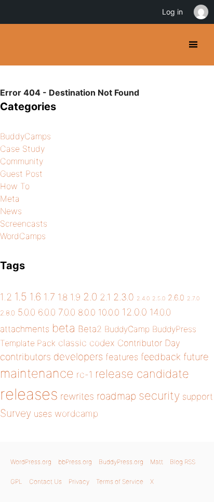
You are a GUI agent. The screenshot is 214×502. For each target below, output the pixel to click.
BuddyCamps (25, 136)
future (196, 356)
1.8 (63, 297)
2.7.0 (193, 298)
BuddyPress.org (17, 44)
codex (102, 342)
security (159, 395)
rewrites (77, 396)
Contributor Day (148, 343)
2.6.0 (176, 297)
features (121, 357)
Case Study (22, 148)
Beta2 (90, 329)
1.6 (35, 296)
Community (21, 161)
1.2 (6, 296)
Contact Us (45, 481)
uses (43, 413)
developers (78, 357)
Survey (15, 413)
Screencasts (23, 223)
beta (63, 328)
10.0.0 (108, 312)
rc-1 (84, 374)
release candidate (142, 373)
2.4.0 (143, 298)
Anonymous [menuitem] (200, 12)
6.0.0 (47, 312)
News (11, 211)
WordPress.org (30, 462)
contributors (25, 356)
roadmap (116, 396)
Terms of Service (119, 481)
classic (72, 342)
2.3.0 (123, 297)
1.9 (75, 297)
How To (15, 186)
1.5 (21, 296)
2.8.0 (7, 313)
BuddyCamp (127, 329)
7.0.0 (66, 312)
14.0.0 (160, 312)
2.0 (90, 296)
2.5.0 (158, 298)
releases (29, 394)
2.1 (105, 297)
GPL (16, 481)
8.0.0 (87, 312)
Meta (10, 198)
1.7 (49, 296)
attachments (24, 329)
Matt (156, 462)
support (197, 396)
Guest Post (21, 173)
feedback (161, 356)
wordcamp (76, 413)
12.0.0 (134, 312)
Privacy (79, 481)
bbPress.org (75, 462)
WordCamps (23, 236)
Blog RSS (182, 462)
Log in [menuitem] (172, 11)
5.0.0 (26, 312)
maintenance (37, 373)
